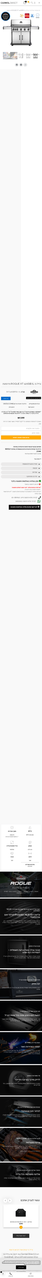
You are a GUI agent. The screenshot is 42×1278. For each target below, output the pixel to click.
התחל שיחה (31, 1276)
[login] (35, 3)
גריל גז (32, 10)
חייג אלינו (10, 1276)
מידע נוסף (21, 1227)
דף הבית (37, 10)
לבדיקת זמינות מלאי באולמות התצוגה (23, 507)
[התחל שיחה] (31, 1274)
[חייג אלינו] (11, 1274)
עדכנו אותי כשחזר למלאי (21, 437)
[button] (39, 2)
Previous (10, 1201)
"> (21, 32)
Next (5, 1201)
